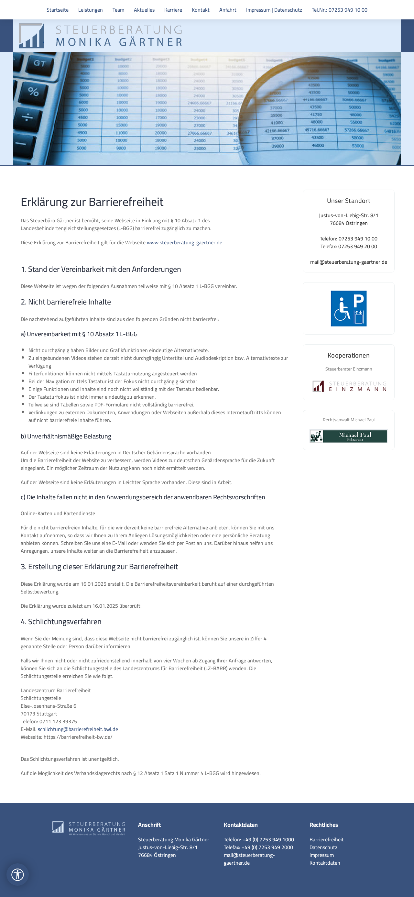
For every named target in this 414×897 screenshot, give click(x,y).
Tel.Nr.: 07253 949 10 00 (339, 10)
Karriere (173, 10)
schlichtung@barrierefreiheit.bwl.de (78, 729)
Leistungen (90, 10)
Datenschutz (323, 847)
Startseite (58, 10)
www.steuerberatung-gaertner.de (184, 242)
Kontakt (201, 10)
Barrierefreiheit (327, 839)
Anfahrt (227, 10)
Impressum (322, 855)
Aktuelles (144, 10)
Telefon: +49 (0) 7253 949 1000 (259, 839)
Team (118, 10)
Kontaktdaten (325, 863)
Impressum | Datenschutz (274, 10)
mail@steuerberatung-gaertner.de (249, 859)
